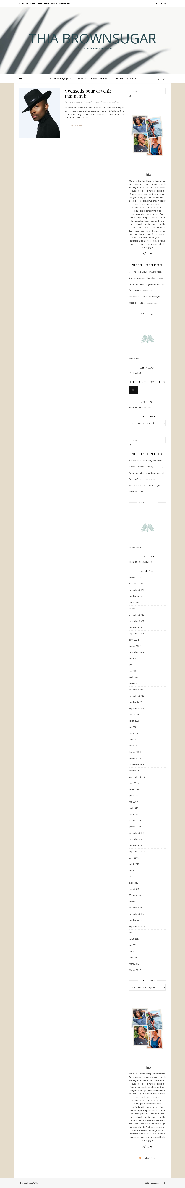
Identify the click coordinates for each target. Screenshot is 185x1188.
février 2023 (135, 608)
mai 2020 (133, 733)
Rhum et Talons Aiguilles (140, 407)
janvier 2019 (135, 826)
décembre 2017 (136, 907)
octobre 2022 (135, 627)
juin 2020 (133, 727)
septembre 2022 (137, 633)
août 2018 (134, 857)
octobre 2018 (135, 845)
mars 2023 (134, 602)
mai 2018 (133, 876)
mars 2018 (134, 889)
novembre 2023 (136, 590)
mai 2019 (133, 801)
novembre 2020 (136, 695)
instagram (149, 1158)
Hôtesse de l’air (66, 3)
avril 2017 (133, 957)
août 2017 (134, 932)
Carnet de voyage (27, 3)
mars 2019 (134, 814)
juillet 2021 (134, 658)
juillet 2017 (134, 938)
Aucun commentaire (110, 102)
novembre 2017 (136, 914)
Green (39, 3)
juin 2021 (133, 664)
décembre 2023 (136, 583)
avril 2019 (133, 808)
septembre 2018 (137, 851)
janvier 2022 (135, 646)
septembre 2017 (137, 926)
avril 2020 (133, 739)
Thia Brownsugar (92, 38)
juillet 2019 (134, 789)
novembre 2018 (136, 839)
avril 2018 (133, 882)
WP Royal (37, 1183)
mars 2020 (134, 745)
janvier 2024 (135, 577)
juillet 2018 (134, 864)
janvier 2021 (135, 683)
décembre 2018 (136, 833)
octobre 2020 (135, 702)
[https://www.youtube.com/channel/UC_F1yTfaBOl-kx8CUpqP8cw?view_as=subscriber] (133, 390)
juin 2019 (133, 795)
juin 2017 (133, 945)
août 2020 (134, 714)
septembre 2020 (137, 708)
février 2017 (135, 970)
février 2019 (135, 820)
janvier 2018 (135, 901)
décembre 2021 (136, 652)
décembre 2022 (136, 614)
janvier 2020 (135, 758)
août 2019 (134, 783)
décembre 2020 (136, 689)
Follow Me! (136, 373)
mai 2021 (133, 671)
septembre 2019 (137, 776)
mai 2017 (133, 951)
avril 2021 (133, 677)
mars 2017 (134, 963)
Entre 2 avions (50, 3)
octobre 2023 (135, 596)
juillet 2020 (134, 720)
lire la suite (76, 125)
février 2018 (135, 895)
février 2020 (135, 752)
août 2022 (134, 639)
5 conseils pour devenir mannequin (88, 93)
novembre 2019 (136, 764)
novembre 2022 (136, 621)
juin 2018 (133, 870)
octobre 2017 (135, 920)
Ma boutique (135, 358)
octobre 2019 (135, 770)
